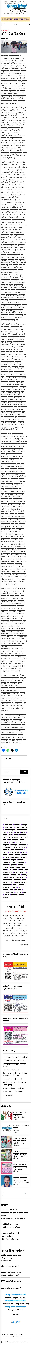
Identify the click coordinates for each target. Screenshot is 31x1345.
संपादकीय (17, 892)
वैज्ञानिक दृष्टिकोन (19, 882)
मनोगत (20, 870)
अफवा (10, 827)
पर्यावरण (24, 855)
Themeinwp (23, 1342)
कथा (9, 835)
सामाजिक (13, 895)
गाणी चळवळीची (12, 840)
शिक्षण (14, 887)
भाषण (17, 867)
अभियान (17, 827)
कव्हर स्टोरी (22, 835)
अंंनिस (5, 827)
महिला (15, 872)
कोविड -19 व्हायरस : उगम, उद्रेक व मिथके (20, 1140)
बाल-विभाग (20, 862)
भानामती (11, 867)
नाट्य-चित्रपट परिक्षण (16, 850)
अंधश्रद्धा (24, 825)
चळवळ (21, 840)
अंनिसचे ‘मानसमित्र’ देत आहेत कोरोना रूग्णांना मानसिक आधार (20, 1167)
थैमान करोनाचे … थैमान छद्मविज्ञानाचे (20, 1114)
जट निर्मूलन (13, 845)
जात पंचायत (22, 845)
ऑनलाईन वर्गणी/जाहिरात (16, 1336)
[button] (29, 24)
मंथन (9, 870)
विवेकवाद (16, 880)
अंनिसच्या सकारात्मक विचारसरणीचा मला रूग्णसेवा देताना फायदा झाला (21, 1181)
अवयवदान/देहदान (9, 830)
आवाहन (11, 1334)
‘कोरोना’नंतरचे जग (8, 1095)
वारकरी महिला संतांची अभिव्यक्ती (12, 1079)
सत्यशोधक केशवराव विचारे (11, 1070)
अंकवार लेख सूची (19, 1334)
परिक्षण (23, 852)
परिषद (10, 855)
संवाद (24, 892)
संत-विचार (17, 890)
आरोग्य (16, 832)
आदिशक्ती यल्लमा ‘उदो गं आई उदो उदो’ (14, 1060)
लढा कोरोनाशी (5, 31)
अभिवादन (23, 827)
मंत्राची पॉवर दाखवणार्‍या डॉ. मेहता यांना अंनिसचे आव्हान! (14, 1083)
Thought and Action (15, 1310)
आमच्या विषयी (5, 1334)
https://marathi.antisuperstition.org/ (15, 1304)
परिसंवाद (17, 855)
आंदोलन (10, 832)
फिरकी (13, 862)
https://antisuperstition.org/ (15, 1298)
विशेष (10, 882)
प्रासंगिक (20, 860)
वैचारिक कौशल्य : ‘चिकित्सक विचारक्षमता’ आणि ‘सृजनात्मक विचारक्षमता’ (15, 1074)
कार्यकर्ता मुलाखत (13, 837)
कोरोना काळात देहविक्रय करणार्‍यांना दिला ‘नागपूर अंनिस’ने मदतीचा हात (20, 1155)
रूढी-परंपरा (11, 877)
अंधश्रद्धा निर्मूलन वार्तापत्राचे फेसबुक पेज (14, 803)
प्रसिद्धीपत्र (12, 860)
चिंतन (11, 842)
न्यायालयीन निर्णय (13, 852)
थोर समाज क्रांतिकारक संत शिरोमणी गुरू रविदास (14, 1065)
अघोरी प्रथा (16, 825)
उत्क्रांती (22, 832)
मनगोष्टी (14, 870)
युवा (18, 875)
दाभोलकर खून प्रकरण (18, 847)
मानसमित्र (21, 872)
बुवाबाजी (12, 865)
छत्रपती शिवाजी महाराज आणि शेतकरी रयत (15, 1057)
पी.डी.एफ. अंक (5, 1336)
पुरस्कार (6, 857)
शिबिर (19, 887)
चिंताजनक (17, 842)
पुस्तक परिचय (14, 857)
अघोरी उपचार (7, 825)
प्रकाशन (22, 857)
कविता (14, 835)
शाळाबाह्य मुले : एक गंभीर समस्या (12, 1092)
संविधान (6, 895)
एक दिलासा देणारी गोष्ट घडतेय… (21, 1127)
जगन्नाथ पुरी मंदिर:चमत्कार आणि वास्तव (14, 1088)
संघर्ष (11, 890)
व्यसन (13, 885)
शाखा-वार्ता (20, 885)
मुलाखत (13, 875)
